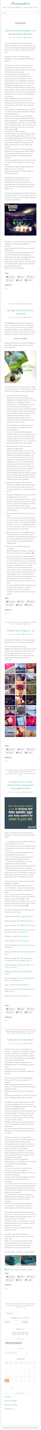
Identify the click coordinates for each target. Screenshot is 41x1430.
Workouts (30, 1033)
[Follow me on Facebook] (14, 1333)
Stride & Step (26, 930)
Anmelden (8, 1397)
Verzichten (26, 624)
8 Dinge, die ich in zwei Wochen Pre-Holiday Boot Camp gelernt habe (20, 785)
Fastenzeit (18, 624)
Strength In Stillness (26, 916)
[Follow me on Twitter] (18, 1333)
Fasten (12, 624)
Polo (33, 1305)
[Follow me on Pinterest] (22, 1333)
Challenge (21, 1031)
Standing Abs (22, 932)
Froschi (20, 1305)
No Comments (28, 634)
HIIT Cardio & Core (26, 921)
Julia (12, 37)
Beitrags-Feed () (11, 1401)
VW (24, 1307)
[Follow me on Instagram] (27, 1333)
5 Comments (28, 792)
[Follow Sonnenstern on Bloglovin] (14, 1344)
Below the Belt (24, 965)
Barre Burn (24, 936)
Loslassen (27, 1305)
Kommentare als (11, 1405)
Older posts (9, 1313)
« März (11, 1387)
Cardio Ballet (24, 985)
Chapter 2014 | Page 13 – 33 (20, 630)
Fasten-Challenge (21, 327)
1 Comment (28, 37)
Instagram (26, 773)
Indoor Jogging (23, 941)
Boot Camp (13, 1031)
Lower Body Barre (15, 980)
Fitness (31, 1029)
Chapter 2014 (28, 771)
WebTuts (35, 1428)
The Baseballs (9, 195)
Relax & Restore (25, 996)
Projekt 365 (12, 771)
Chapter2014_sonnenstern (14, 773)
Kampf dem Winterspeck (19, 1033)
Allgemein (28, 304)
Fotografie (32, 770)
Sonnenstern (20, 3)
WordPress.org (9, 1409)
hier (22, 655)
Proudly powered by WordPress (11, 1428)
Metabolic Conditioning (27, 925)
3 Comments (29, 317)
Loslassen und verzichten (20, 1039)
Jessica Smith (22, 68)
